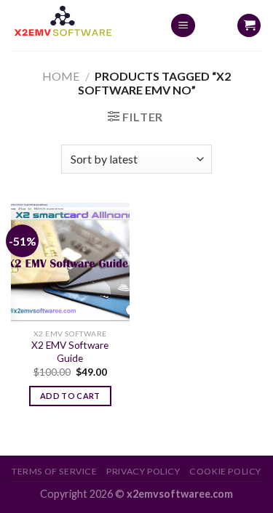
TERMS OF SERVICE (55, 471)
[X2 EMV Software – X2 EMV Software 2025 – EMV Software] (79, 25)
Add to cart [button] (70, 395)
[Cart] (249, 26)
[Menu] (183, 26)
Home (60, 76)
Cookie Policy (225, 471)
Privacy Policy (143, 471)
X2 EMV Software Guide (69, 351)
